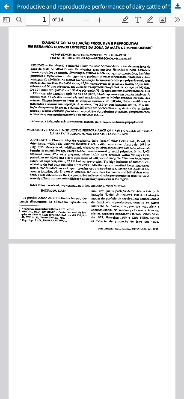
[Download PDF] (177, 6)
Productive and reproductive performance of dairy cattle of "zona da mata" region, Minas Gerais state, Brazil (100, 6)
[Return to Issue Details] (6, 6)
